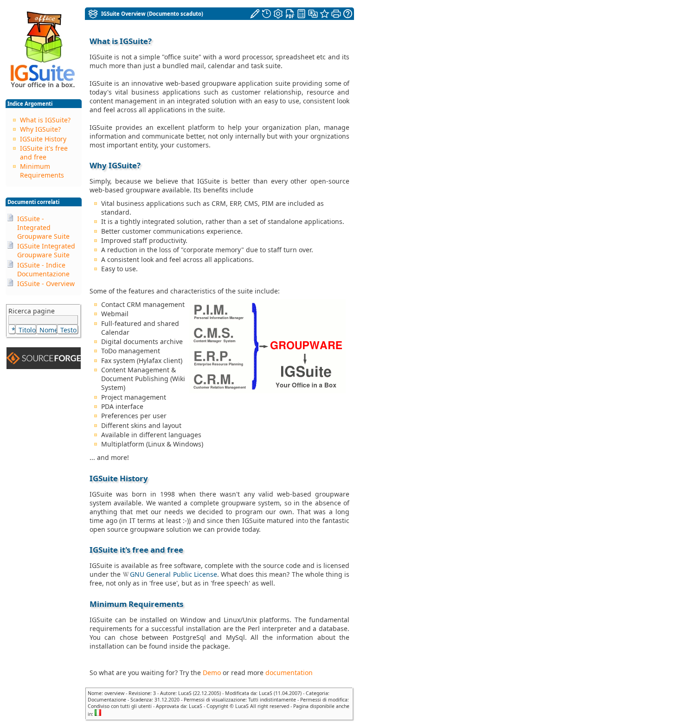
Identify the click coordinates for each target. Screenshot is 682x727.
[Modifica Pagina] (255, 12)
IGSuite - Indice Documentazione (43, 269)
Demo (212, 672)
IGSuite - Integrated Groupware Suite (43, 227)
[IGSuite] (93, 12)
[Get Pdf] (290, 12)
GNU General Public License (173, 574)
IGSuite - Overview (46, 283)
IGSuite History (43, 138)
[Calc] (301, 13)
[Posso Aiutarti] (347, 13)
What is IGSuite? (45, 119)
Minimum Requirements (42, 170)
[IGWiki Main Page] (43, 88)
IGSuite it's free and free (44, 152)
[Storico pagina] (267, 12)
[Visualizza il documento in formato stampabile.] (336, 12)
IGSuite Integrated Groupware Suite (46, 250)
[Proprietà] (278, 12)
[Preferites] (324, 13)
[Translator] (313, 13)
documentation (289, 672)
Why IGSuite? (40, 129)
